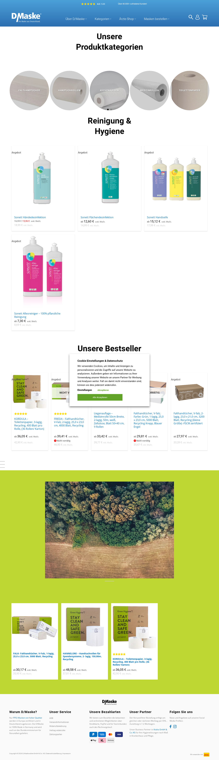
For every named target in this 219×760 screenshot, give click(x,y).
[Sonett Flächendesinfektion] (109, 177)
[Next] (213, 86)
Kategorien (102, 19)
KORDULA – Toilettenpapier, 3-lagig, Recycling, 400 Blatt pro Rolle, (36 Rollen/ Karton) (29, 424)
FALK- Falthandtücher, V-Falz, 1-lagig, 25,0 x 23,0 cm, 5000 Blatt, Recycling (33, 655)
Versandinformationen (59, 722)
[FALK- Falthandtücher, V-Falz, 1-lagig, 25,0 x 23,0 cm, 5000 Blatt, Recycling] (35, 626)
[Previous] (6, 86)
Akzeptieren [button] (103, 390)
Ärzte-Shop (126, 19)
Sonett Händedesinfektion (30, 217)
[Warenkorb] (204, 17)
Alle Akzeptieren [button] (100, 397)
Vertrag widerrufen (57, 730)
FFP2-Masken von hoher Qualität (27, 717)
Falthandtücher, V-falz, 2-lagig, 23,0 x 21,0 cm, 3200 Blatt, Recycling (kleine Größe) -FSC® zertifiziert (189, 418)
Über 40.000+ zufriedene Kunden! (132, 4)
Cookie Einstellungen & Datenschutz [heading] (100, 360)
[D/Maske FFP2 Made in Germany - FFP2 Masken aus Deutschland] (26, 17)
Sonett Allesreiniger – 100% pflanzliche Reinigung (37, 315)
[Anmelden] (197, 17)
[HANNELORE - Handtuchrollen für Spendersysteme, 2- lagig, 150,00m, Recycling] (84, 626)
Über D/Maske (75, 19)
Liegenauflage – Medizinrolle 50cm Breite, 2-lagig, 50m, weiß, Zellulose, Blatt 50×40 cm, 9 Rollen (109, 420)
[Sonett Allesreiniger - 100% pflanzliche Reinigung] (43, 272)
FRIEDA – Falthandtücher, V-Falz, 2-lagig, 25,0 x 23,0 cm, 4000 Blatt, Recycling (69, 422)
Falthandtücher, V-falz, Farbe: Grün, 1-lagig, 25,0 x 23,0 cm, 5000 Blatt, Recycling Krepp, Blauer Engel (149, 420)
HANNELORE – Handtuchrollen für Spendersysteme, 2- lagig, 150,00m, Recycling (82, 656)
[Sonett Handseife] (176, 179)
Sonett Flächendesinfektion (97, 217)
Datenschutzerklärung (54, 753)
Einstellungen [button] (84, 390)
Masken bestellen (155, 19)
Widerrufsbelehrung (57, 726)
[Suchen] (191, 17)
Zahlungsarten (55, 734)
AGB (51, 718)
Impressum (67, 753)
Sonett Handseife (157, 217)
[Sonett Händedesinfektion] (43, 177)
